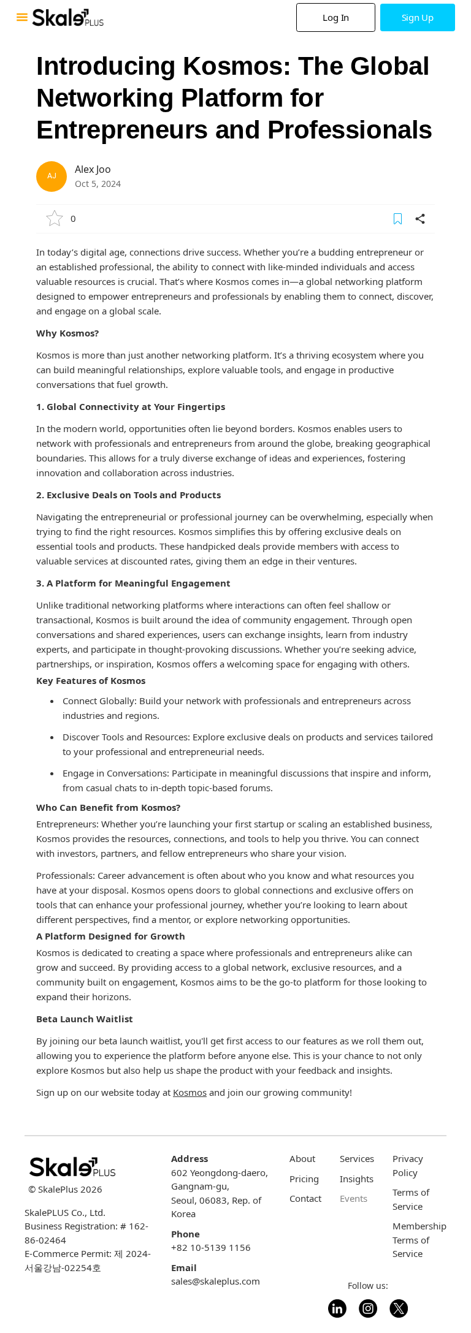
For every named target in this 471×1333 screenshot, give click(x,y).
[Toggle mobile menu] (22, 17)
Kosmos (190, 1092)
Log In (336, 17)
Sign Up (418, 17)
